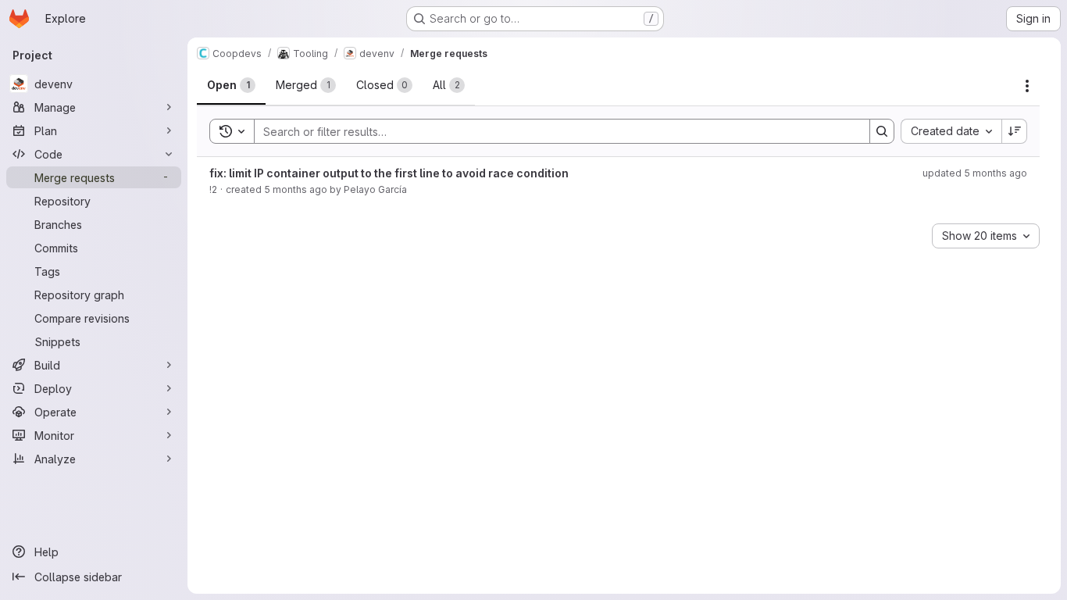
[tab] (231, 85)
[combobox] (951, 131)
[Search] (881, 131)
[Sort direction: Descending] (1014, 131)
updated (974, 173)
